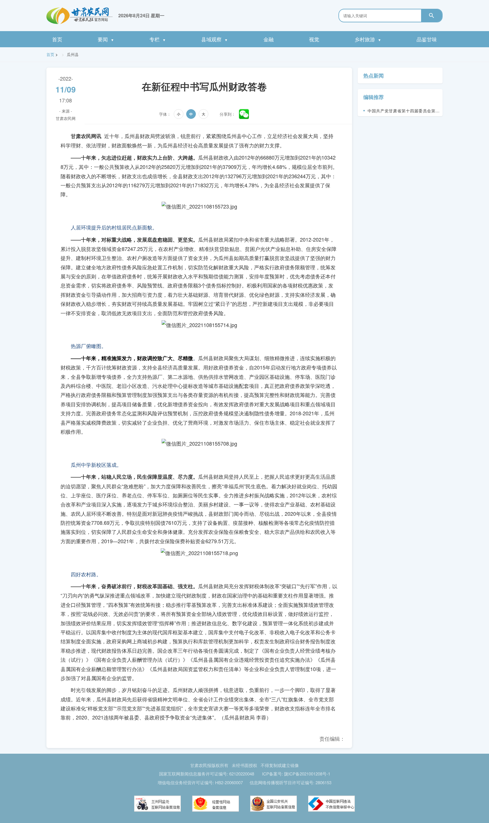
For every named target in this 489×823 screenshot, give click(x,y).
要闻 (106, 39)
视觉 (314, 39)
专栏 (157, 39)
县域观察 (214, 39)
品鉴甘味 (427, 39)
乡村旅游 (368, 39)
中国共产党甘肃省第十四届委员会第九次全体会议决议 (404, 112)
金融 (268, 39)
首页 (57, 39)
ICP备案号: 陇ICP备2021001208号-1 (296, 774)
